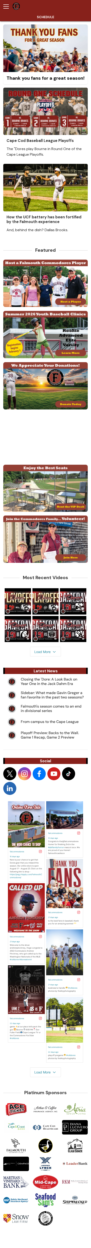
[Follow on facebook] (39, 773)
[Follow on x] (9, 773)
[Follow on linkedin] (9, 788)
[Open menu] (8, 6)
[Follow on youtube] (53, 773)
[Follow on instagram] (24, 773)
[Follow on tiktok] (68, 773)
